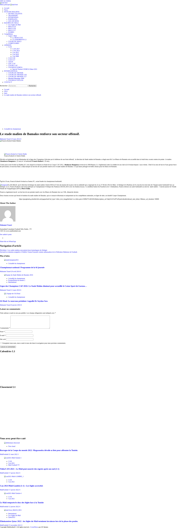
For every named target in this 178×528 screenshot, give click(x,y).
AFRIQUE (7, 45)
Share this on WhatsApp (8, 241)
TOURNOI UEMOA (15, 67)
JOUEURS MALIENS (11, 12)
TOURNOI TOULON (15, 80)
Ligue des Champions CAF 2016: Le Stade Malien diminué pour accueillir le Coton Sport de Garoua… (43, 286)
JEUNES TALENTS (15, 14)
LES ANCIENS (13, 21)
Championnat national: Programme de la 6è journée (22, 267)
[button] (5, 4)
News (6, 10)
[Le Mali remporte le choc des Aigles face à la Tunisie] (12, 493)
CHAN (10, 62)
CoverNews (34, 527)
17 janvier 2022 (14, 473)
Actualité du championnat (12, 129)
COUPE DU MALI (14, 41)
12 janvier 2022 (14, 506)
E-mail (3, 335)
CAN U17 (11, 60)
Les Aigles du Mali (14, 25)
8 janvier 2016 (16, 305)
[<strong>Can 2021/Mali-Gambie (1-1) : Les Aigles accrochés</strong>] (14, 476)
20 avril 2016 (15, 271)
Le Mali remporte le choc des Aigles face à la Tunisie (22, 502)
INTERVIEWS (13, 17)
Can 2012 (15, 52)
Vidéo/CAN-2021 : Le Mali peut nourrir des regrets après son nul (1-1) (29, 469)
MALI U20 (12, 28)
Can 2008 (15, 56)
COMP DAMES (13, 43)
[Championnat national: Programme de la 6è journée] (11, 260)
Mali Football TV (14, 465)
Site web (3, 339)
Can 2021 (11, 463)
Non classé (11, 446)
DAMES (11, 32)
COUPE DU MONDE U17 (17, 76)
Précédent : (23, 250)
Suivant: (38, 252)
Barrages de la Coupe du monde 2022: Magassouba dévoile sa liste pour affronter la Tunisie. (39, 450)
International (12, 282)
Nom (2, 331)
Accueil (6, 8)
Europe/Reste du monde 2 (16, 280)
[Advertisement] (89, 112)
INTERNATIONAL (11, 71)
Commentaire (5, 328)
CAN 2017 (16, 49)
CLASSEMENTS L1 (19, 39)
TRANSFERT (13, 15)
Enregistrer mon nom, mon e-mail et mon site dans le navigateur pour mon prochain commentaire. (34, 343)
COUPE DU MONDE (15, 73)
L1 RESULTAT (17, 38)
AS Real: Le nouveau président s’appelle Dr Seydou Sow (24, 301)
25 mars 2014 (15, 139)
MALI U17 (12, 30)
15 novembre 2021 (15, 525)
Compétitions (8, 34)
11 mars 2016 (15, 290)
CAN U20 (11, 58)
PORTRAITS (12, 19)
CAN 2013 (16, 51)
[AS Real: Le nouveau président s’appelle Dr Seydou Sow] (12, 293)
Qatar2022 (11, 517)
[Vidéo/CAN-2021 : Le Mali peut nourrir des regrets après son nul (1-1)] (12, 458)
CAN (10, 47)
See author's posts (6, 234)
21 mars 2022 (13, 454)
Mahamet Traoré (5, 139)
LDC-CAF (11, 63)
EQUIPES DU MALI (11, 23)
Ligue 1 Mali (12, 36)
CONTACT (8, 82)
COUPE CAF (13, 65)
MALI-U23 (12, 26)
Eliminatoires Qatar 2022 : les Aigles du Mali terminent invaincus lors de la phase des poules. (39, 521)
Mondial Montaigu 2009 (16, 78)
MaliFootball (4, 454)
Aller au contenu (5, 1)
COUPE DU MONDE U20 (17, 75)
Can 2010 (15, 54)
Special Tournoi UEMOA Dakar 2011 (24, 69)
